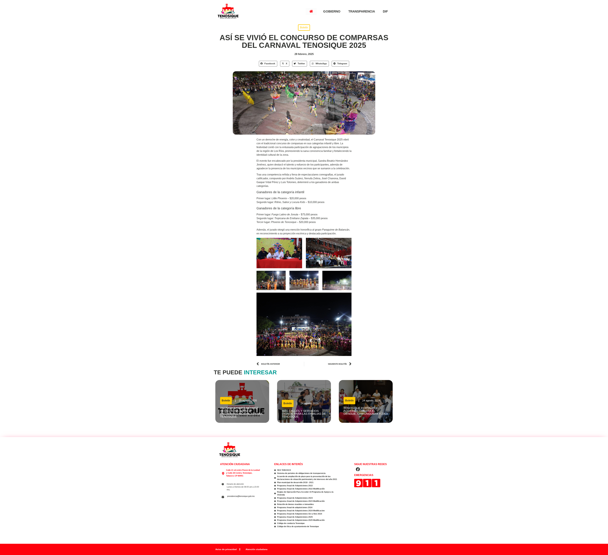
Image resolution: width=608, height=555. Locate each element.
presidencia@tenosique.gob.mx (241, 496)
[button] (268, 64)
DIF (385, 11)
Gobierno (331, 11)
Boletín (304, 27)
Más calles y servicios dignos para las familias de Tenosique (304, 413)
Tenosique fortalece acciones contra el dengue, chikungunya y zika (366, 412)
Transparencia (361, 11)
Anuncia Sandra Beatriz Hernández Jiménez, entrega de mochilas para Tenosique (241, 412)
